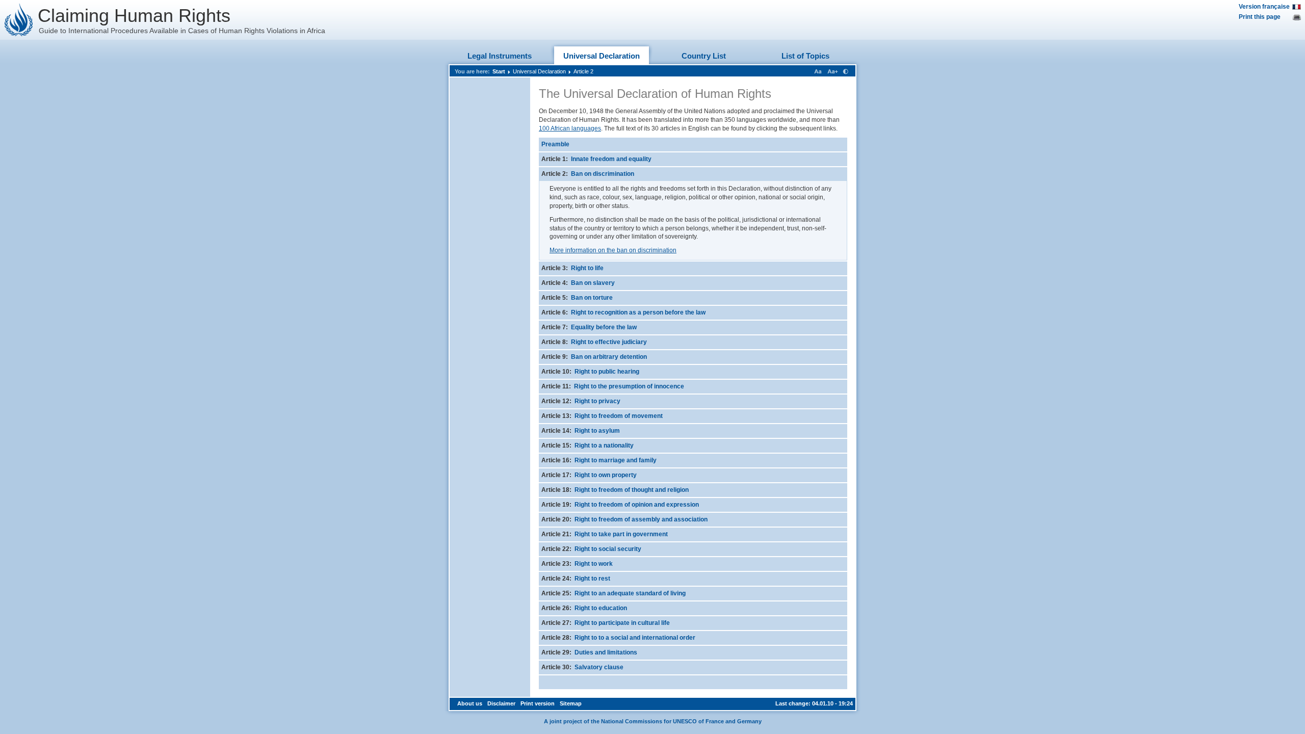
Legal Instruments (499, 55)
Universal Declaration (601, 55)
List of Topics (805, 55)
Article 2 (583, 71)
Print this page (1260, 16)
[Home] (19, 20)
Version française (1264, 6)
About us (469, 703)
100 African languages (570, 128)
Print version (537, 703)
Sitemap (571, 703)
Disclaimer (501, 703)
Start (498, 71)
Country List (704, 55)
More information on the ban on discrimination (613, 250)
